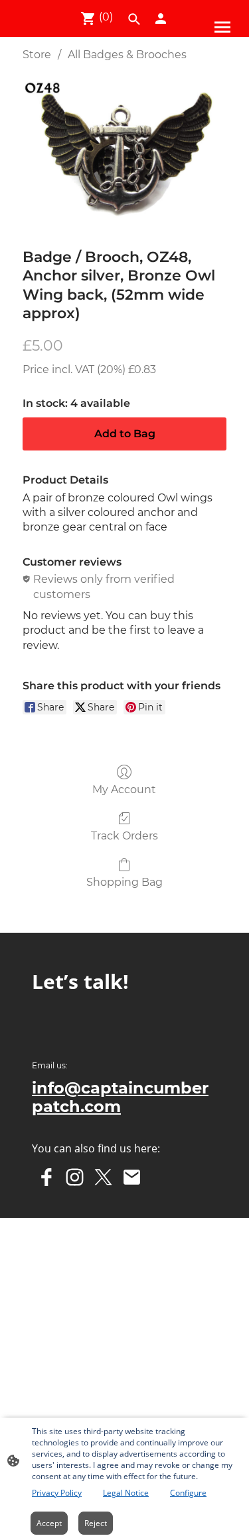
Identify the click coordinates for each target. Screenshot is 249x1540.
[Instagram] (75, 1177)
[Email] (132, 1177)
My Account (124, 789)
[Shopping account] (161, 18)
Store (37, 54)
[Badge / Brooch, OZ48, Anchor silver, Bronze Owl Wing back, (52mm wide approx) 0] (124, 151)
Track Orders (124, 836)
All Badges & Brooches (127, 54)
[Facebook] (46, 1177)
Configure (188, 1492)
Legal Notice (126, 1492)
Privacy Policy (57, 1492)
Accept (49, 1523)
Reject (95, 1523)
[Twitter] (103, 1177)
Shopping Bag (124, 882)
